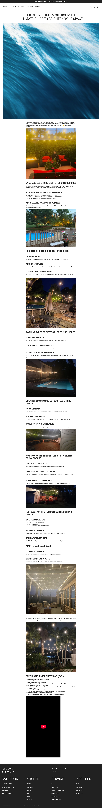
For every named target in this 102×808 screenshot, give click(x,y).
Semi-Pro (29, 784)
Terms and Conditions (57, 790)
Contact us (54, 787)
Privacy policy (26, 805)
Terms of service (32, 805)
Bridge (28, 796)
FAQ (52, 784)
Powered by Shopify (12, 805)
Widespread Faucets (7, 793)
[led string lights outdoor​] (51, 228)
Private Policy (55, 793)
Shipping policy (39, 805)
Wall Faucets (5, 790)
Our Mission (79, 790)
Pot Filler (29, 799)
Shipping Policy (55, 796)
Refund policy (20, 805)
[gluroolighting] (51, 153)
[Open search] (91, 7)
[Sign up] (99, 772)
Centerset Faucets (7, 784)
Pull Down (30, 787)
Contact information (46, 805)
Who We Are (79, 793)
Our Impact (79, 787)
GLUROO (7, 805)
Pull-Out (29, 790)
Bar (28, 793)
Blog (77, 784)
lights (63, 125)
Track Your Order (56, 799)
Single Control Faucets (8, 787)
